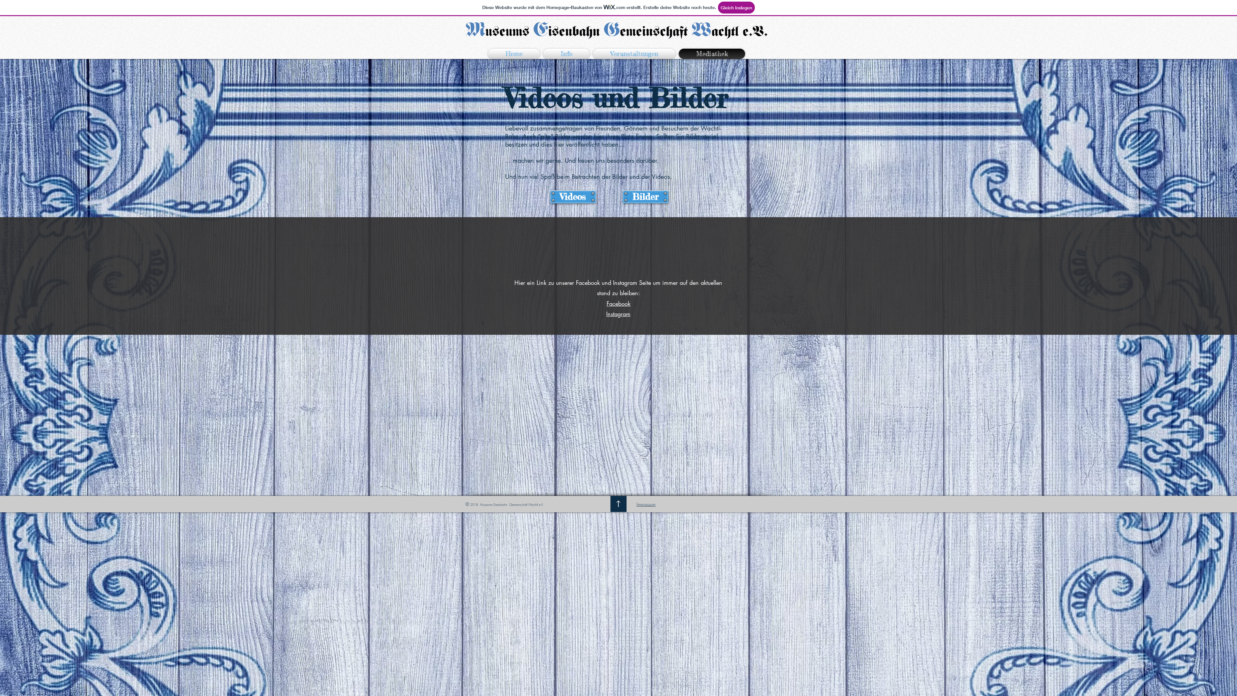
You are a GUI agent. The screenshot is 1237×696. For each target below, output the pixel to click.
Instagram (618, 314)
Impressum (646, 504)
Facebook (618, 303)
